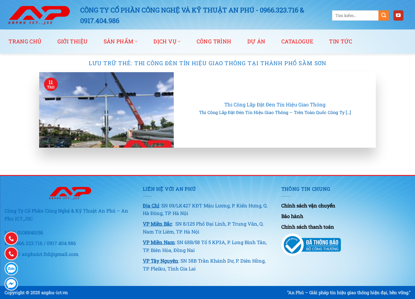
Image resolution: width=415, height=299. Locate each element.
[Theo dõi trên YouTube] (398, 15)
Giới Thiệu (72, 41)
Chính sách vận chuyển (308, 205)
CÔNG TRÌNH (214, 41)
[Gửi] (384, 15)
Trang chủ (25, 41)
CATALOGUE (297, 41)
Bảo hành (292, 216)
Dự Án (256, 41)
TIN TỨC (340, 41)
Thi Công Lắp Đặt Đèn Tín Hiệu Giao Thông (274, 104)
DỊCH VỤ (164, 41)
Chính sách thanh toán (307, 226)
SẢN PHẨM (119, 41)
